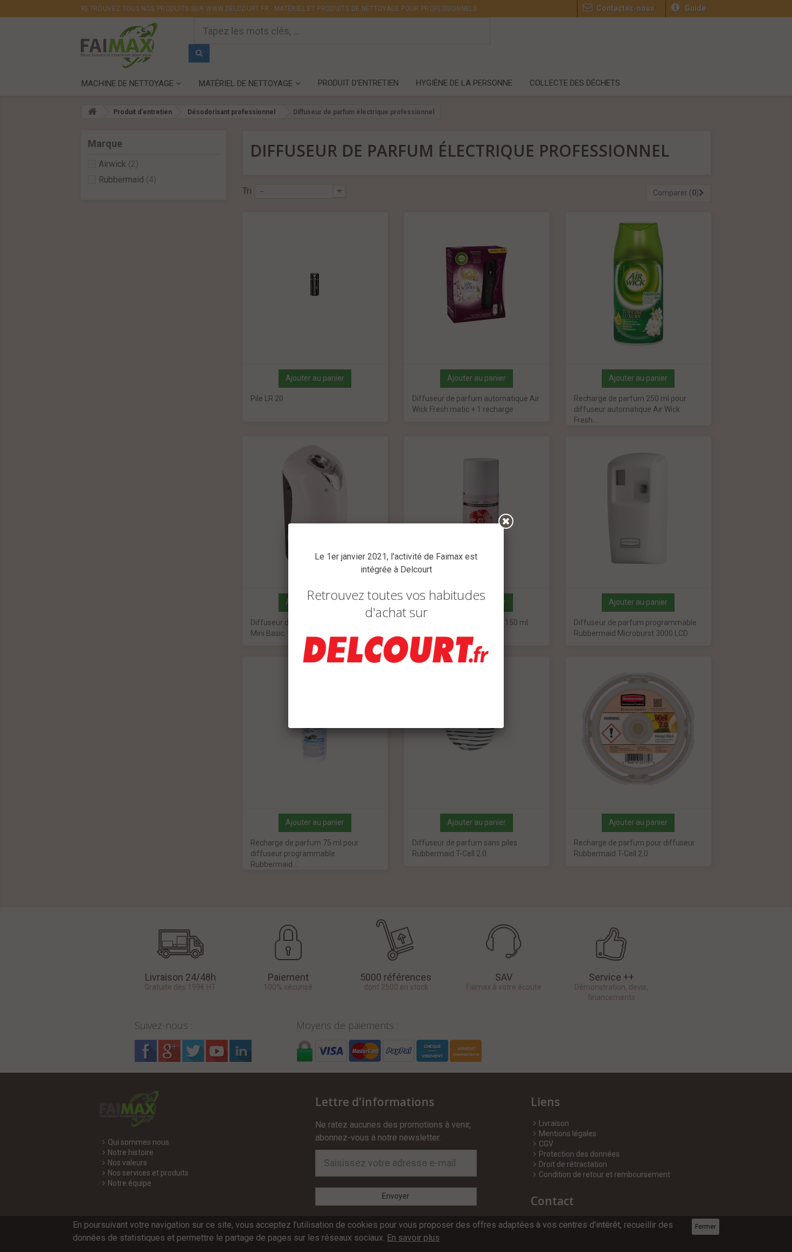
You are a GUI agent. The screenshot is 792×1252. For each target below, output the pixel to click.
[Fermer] (505, 521)
